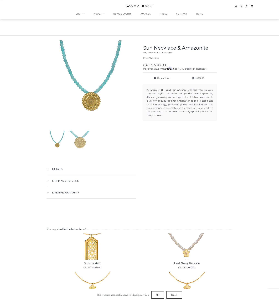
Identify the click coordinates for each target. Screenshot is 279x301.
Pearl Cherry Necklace (186, 263)
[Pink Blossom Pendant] (186, 285)
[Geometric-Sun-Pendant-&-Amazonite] (91, 85)
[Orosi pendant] (92, 246)
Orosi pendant (92, 263)
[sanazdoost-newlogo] (139, 5)
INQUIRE (199, 78)
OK (157, 294)
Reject (174, 294)
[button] (91, 169)
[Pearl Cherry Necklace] (186, 246)
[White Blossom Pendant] (92, 285)
